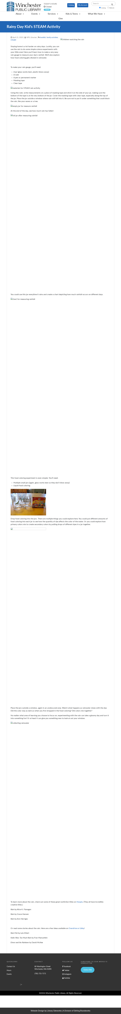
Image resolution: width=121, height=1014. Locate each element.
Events (34, 14)
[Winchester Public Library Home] (24, 6)
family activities (52, 37)
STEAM (13, 40)
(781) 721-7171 (40, 973)
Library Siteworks (54, 1011)
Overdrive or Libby (76, 928)
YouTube (67, 978)
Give (60, 19)
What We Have (95, 14)
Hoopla (80, 902)
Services (52, 14)
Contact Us (11, 966)
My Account (82, 5)
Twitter (66, 970)
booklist (43, 37)
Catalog (71, 5)
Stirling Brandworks (82, 1011)
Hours (9, 970)
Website (111, 8)
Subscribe (88, 970)
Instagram (67, 974)
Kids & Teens (72, 14)
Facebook (67, 966)
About (18, 14)
